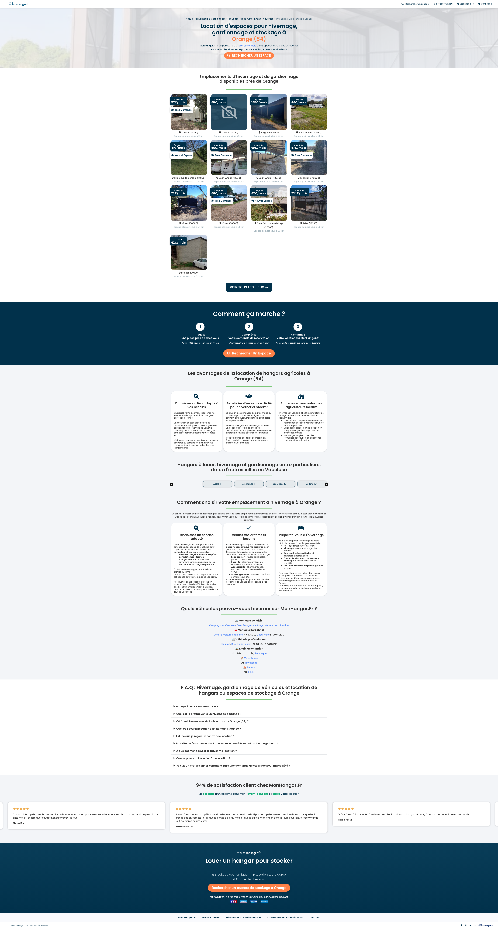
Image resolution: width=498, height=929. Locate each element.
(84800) (200, 178)
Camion (225, 644)
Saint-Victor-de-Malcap (270, 223)
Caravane (230, 625)
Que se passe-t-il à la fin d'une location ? (203, 758)
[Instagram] (466, 925)
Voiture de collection (277, 625)
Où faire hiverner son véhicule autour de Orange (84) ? (212, 721)
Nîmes (185, 223)
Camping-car (216, 625)
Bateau (251, 667)
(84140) (274, 132)
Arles (305, 223)
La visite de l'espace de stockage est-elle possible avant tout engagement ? (227, 743)
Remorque (261, 653)
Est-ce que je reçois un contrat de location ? (205, 736)
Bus (233, 644)
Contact (315, 917)
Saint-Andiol (225, 178)
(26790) (193, 132)
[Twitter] (470, 925)
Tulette (185, 132)
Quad (260, 634)
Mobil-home (251, 658)
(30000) (193, 223)
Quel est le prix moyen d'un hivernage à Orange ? (208, 714)
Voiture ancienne (233, 634)
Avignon (265, 132)
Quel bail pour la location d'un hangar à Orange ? (208, 728)
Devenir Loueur (211, 917)
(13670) (237, 178)
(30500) (268, 227)
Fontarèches (305, 132)
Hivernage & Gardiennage (211, 18)
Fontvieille (305, 178)
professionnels (247, 45)
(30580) (317, 132)
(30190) (194, 272)
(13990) (316, 178)
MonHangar (185, 917)
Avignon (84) (217, 484)
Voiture (218, 634)
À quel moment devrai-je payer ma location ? (206, 751)
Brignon (185, 272)
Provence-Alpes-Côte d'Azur (244, 18)
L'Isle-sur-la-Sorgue (185, 178)
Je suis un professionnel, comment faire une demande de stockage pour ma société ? (233, 765)
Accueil (190, 18)
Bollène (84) (280, 484)
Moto (267, 634)
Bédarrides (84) (249, 484)
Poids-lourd (243, 644)
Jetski (251, 672)
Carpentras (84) (312, 484)
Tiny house (251, 662)
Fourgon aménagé (253, 625)
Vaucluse (268, 18)
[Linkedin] (475, 925)
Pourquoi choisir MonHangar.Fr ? (197, 706)
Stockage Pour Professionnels (285, 917)
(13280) (313, 223)
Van (239, 625)
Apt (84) (186, 484)
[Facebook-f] (461, 925)
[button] (326, 484)
